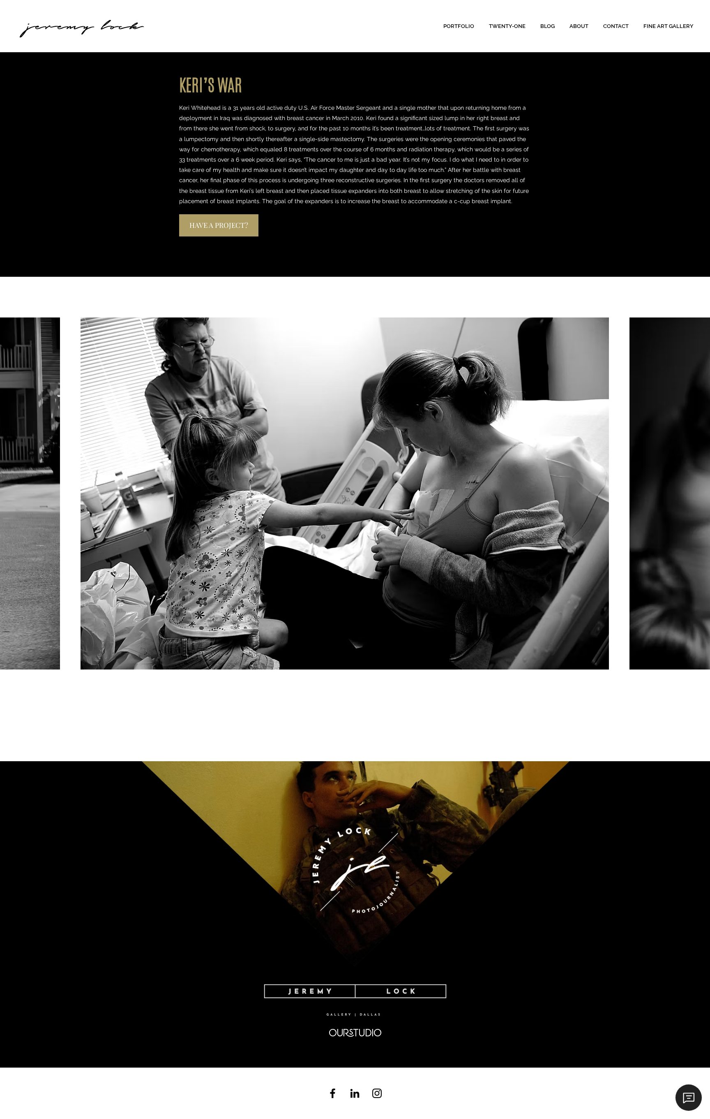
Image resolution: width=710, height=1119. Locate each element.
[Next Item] (696, 493)
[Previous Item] (14, 493)
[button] (460, 26)
